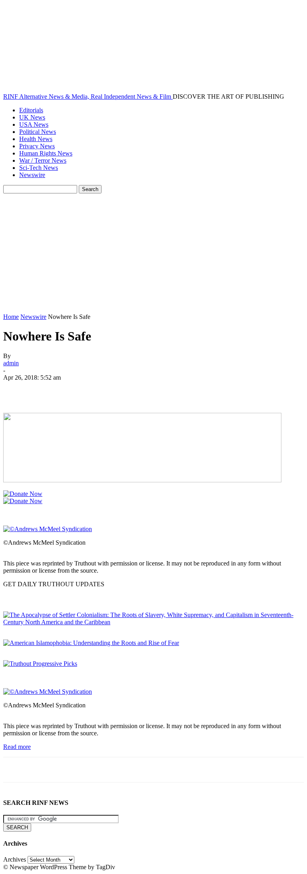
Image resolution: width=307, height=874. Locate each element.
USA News (33, 124)
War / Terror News (42, 160)
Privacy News (37, 146)
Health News (35, 138)
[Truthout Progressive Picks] (40, 663)
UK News (32, 117)
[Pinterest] (74, 390)
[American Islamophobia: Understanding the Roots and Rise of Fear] (91, 642)
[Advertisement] (153, 253)
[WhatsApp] (103, 390)
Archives (14, 859)
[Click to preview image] (47, 529)
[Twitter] (45, 390)
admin (11, 363)
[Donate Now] (22, 493)
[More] (132, 389)
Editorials (31, 110)
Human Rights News (45, 153)
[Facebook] (16, 390)
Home (11, 316)
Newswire (32, 174)
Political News (37, 131)
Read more (17, 746)
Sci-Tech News (38, 167)
